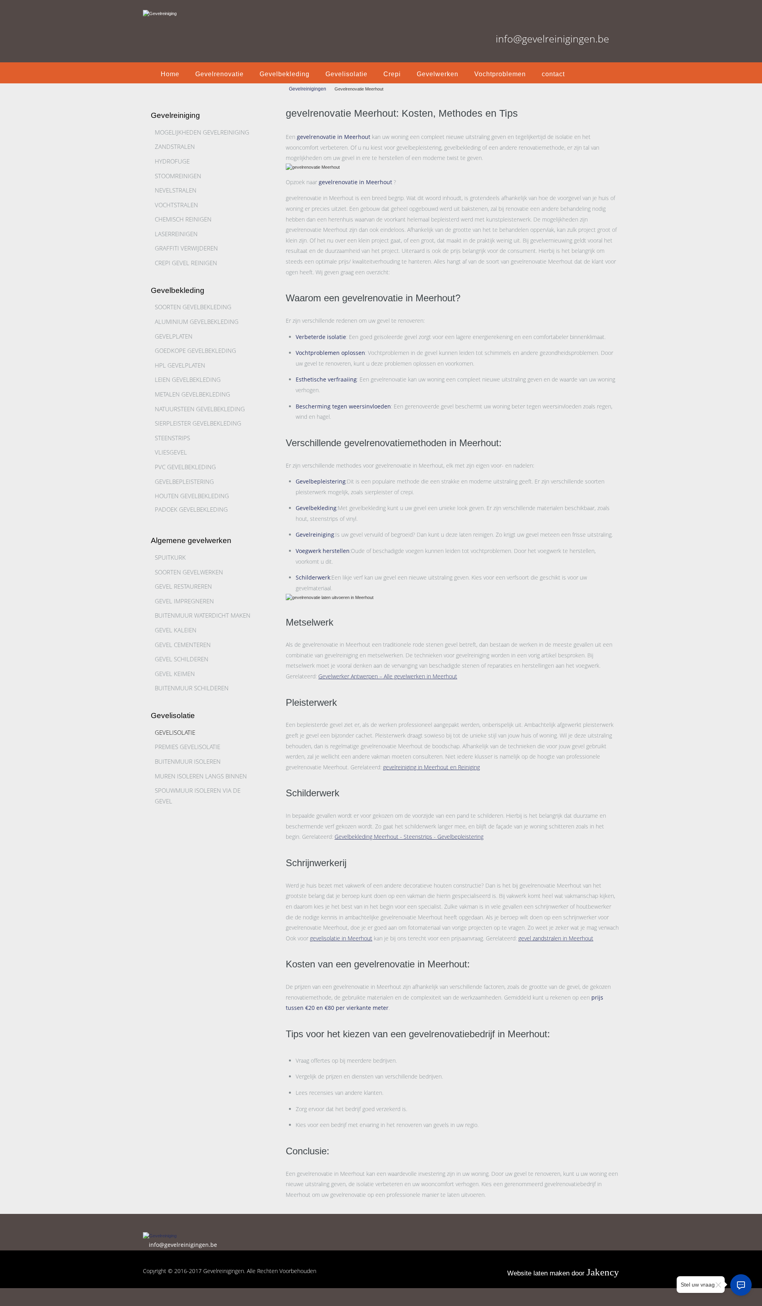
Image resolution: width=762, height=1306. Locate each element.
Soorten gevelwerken (189, 572)
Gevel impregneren (184, 601)
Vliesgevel (171, 452)
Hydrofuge (172, 161)
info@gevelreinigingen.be (552, 38)
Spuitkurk (170, 557)
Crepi (392, 74)
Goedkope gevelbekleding (195, 350)
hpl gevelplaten (180, 365)
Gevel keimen (175, 674)
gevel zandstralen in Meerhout (555, 938)
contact (553, 74)
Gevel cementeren (183, 645)
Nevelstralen (175, 190)
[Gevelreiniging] (165, 9)
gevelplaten (173, 336)
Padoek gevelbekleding (191, 509)
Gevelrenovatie (219, 74)
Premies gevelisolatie (187, 747)
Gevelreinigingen (307, 89)
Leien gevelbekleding (188, 379)
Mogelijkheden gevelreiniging (202, 132)
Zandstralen (175, 146)
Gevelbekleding (285, 74)
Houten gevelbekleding (192, 496)
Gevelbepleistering (184, 481)
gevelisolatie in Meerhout (341, 938)
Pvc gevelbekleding (185, 467)
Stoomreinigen (178, 176)
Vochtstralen (176, 205)
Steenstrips (172, 438)
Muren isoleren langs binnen (201, 776)
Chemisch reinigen (183, 219)
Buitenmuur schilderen (192, 688)
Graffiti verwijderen (186, 248)
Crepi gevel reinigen (186, 263)
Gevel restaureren (183, 586)
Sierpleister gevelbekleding (198, 423)
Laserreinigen (176, 234)
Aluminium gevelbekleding (197, 322)
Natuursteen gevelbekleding (200, 409)
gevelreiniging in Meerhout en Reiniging (431, 767)
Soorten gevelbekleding (193, 307)
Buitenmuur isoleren (188, 761)
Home (170, 74)
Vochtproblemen (500, 74)
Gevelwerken (437, 74)
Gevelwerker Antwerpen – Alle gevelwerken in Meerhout (387, 676)
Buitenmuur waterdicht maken (202, 615)
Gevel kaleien (175, 630)
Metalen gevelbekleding (192, 394)
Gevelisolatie (346, 74)
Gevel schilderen (181, 659)
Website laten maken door (563, 1273)
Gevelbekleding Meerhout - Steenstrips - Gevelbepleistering (409, 836)
